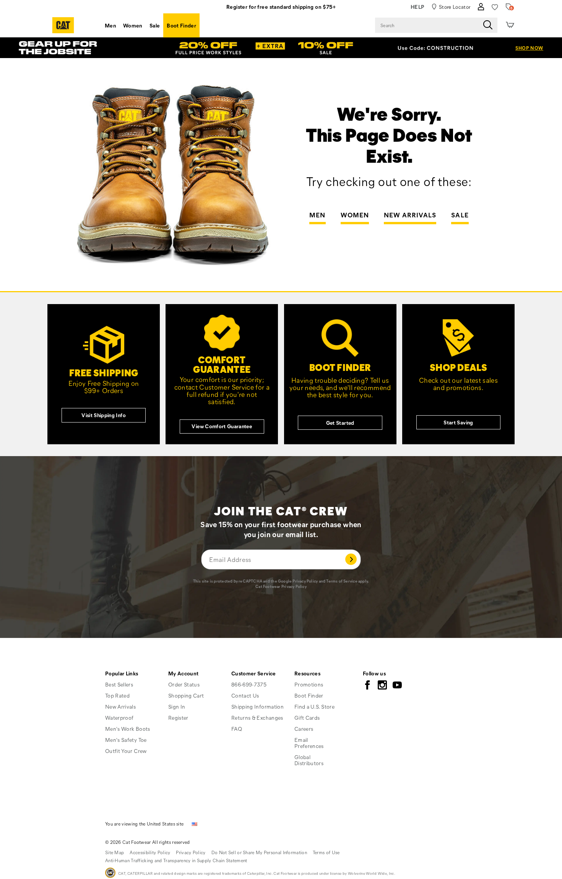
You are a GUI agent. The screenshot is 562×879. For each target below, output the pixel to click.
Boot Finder (181, 25)
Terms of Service (341, 581)
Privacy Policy (305, 581)
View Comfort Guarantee (222, 426)
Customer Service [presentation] (253, 673)
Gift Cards (307, 717)
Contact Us (245, 695)
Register (178, 717)
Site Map (114, 852)
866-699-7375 (248, 685)
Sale (154, 25)
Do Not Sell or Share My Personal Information (259, 852)
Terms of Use (326, 852)
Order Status (184, 684)
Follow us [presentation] (374, 673)
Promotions (308, 684)
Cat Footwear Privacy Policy (281, 586)
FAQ (236, 728)
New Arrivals (410, 215)
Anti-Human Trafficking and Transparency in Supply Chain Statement (176, 860)
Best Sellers (119, 684)
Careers (303, 728)
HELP (418, 6)
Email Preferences (309, 742)
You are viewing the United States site (144, 824)
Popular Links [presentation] (121, 673)
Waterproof (119, 717)
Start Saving (458, 422)
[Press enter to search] (487, 25)
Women (133, 25)
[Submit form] (351, 559)
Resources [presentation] (307, 673)
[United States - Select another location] (194, 823)
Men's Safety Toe (126, 739)
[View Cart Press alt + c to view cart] (510, 25)
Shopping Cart (186, 695)
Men (110, 25)
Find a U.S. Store (314, 706)
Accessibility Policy (150, 852)
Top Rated (117, 695)
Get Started (340, 422)
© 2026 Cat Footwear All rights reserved (147, 842)
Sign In (176, 706)
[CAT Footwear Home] (63, 25)
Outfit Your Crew (126, 750)
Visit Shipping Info (103, 415)
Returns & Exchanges (257, 717)
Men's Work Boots (127, 728)
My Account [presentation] (183, 673)
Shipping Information (257, 706)
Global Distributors (308, 760)
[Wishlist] (495, 7)
